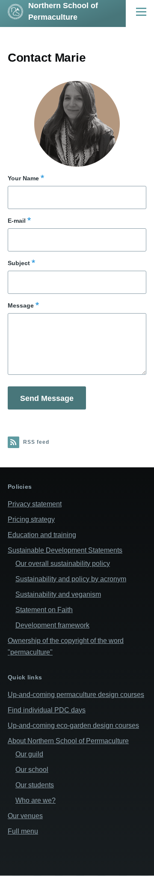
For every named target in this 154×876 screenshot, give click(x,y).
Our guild (29, 754)
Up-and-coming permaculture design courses (76, 694)
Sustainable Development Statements (65, 550)
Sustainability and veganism (58, 594)
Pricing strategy (31, 519)
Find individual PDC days (47, 710)
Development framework (52, 625)
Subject (19, 263)
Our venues (25, 815)
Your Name (23, 178)
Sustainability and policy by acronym (70, 579)
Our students (34, 785)
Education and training (42, 534)
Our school (31, 769)
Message (21, 305)
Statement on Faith (44, 609)
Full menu (23, 831)
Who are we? (35, 800)
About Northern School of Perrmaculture (68, 740)
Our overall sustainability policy (62, 563)
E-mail (17, 220)
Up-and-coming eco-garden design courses (73, 725)
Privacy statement (35, 504)
